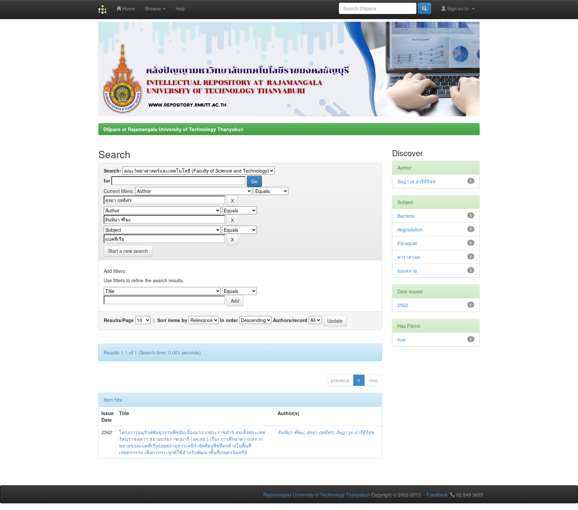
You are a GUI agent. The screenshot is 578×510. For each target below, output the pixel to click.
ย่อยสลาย (407, 270)
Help (180, 8)
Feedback (437, 494)
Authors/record (290, 320)
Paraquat (407, 243)
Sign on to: (458, 8)
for (107, 180)
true (401, 339)
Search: (112, 170)
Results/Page (119, 320)
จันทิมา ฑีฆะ (291, 432)
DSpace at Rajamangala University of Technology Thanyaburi (173, 129)
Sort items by (172, 320)
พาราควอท (408, 256)
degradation (410, 229)
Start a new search (128, 250)
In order (229, 320)
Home (128, 8)
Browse (153, 8)
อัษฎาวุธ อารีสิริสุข (355, 432)
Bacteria (406, 215)
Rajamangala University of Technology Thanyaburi (316, 494)
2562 (402, 305)
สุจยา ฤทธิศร (319, 432)
